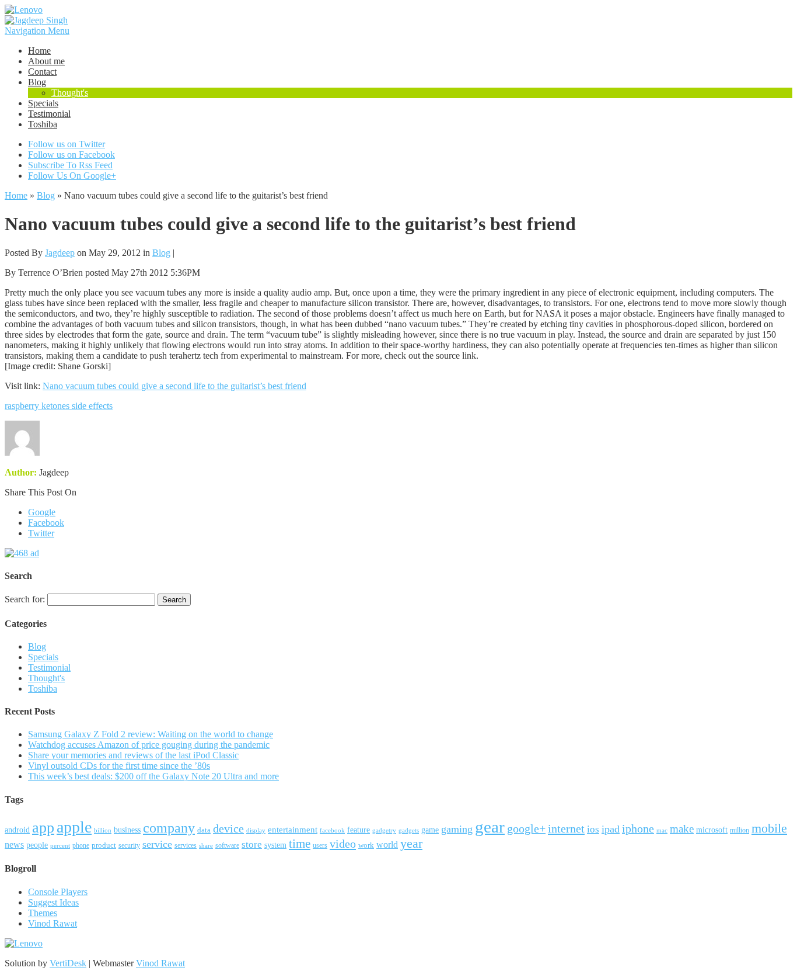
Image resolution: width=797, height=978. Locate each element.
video (343, 843)
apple (74, 827)
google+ (526, 828)
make (682, 829)
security (129, 845)
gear (490, 826)
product (104, 845)
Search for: (25, 599)
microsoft (712, 829)
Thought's (69, 93)
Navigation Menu (37, 31)
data (204, 830)
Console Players (58, 892)
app (43, 827)
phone (80, 845)
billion (102, 830)
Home (39, 51)
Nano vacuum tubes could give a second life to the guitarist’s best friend (174, 386)
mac (661, 830)
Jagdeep (60, 253)
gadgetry (384, 830)
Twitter (41, 533)
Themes (42, 913)
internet (566, 828)
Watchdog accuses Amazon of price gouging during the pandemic (149, 745)
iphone (638, 828)
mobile (769, 828)
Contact (42, 72)
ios (593, 829)
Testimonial (49, 114)
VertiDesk (68, 963)
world (387, 844)
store (252, 844)
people (37, 845)
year (411, 844)
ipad (611, 829)
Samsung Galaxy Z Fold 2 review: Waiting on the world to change (150, 734)
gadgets (408, 830)
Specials (43, 103)
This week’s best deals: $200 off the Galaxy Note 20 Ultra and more (153, 776)
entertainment (292, 829)
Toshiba (42, 124)
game (430, 830)
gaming (457, 829)
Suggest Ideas (53, 902)
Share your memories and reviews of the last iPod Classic (133, 755)
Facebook (46, 523)
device (228, 829)
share (206, 845)
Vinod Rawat (52, 923)
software (227, 845)
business (127, 830)
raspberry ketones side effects (59, 406)
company (169, 827)
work (366, 845)
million (739, 830)
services (185, 845)
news (14, 844)
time (299, 843)
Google (41, 512)
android (17, 829)
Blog (37, 82)
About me (46, 61)
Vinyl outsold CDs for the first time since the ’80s (119, 766)
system (275, 845)
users (320, 845)
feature (358, 829)
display (255, 830)
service (157, 844)
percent (60, 845)
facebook (332, 830)
